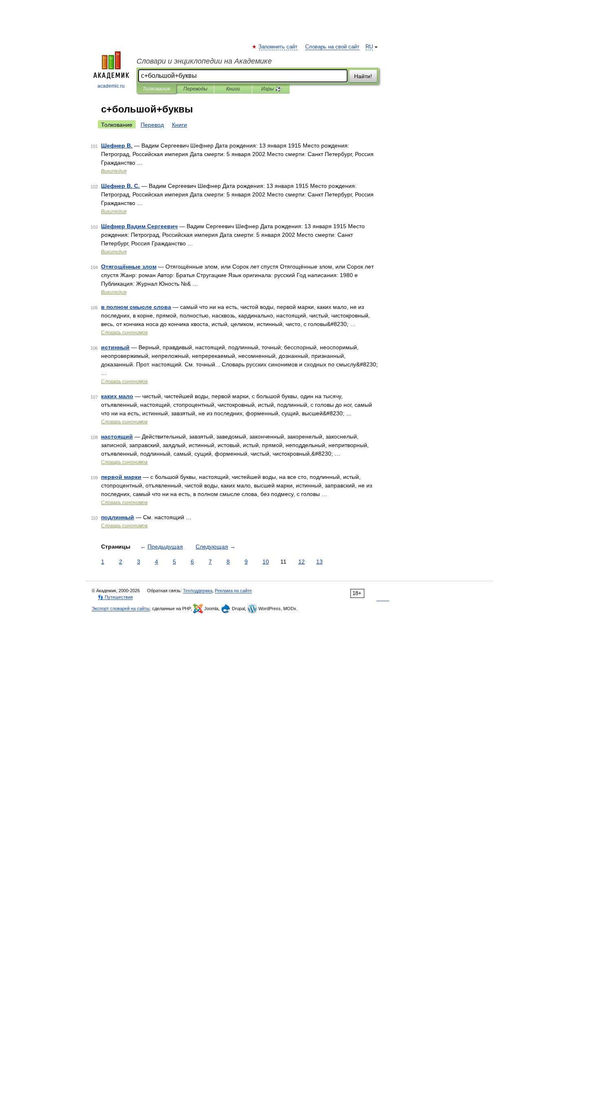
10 (265, 561)
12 (301, 561)
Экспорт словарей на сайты (121, 608)
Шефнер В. (116, 145)
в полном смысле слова (136, 307)
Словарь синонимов (124, 332)
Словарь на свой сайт (332, 47)
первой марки (121, 477)
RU (369, 47)
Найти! (363, 76)
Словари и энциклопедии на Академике (204, 61)
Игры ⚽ (271, 89)
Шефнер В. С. (120, 186)
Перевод (152, 124)
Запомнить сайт (278, 47)
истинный (115, 347)
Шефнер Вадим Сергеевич (139, 226)
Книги (233, 89)
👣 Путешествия (115, 597)
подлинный (117, 517)
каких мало (117, 396)
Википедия (113, 171)
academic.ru (111, 86)
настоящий (117, 436)
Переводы (195, 89)
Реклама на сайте (233, 590)
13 (319, 561)
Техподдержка (197, 590)
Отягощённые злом (128, 266)
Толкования (156, 89)
